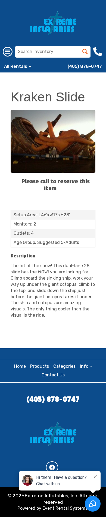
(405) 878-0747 (85, 66)
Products (39, 366)
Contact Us (53, 374)
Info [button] (84, 366)
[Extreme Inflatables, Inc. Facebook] (52, 467)
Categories (64, 366)
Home (20, 366)
